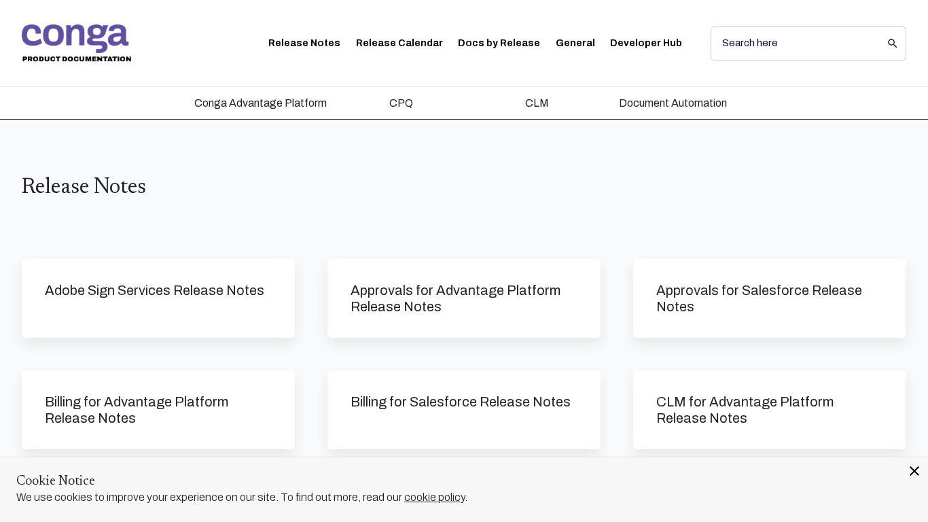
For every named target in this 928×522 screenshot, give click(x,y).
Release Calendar (399, 43)
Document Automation (673, 103)
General (575, 43)
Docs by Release (499, 43)
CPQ (401, 103)
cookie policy (434, 497)
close (914, 471)
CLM (537, 103)
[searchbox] (883, 43)
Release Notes (304, 43)
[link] (76, 43)
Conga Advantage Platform (260, 103)
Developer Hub (646, 43)
